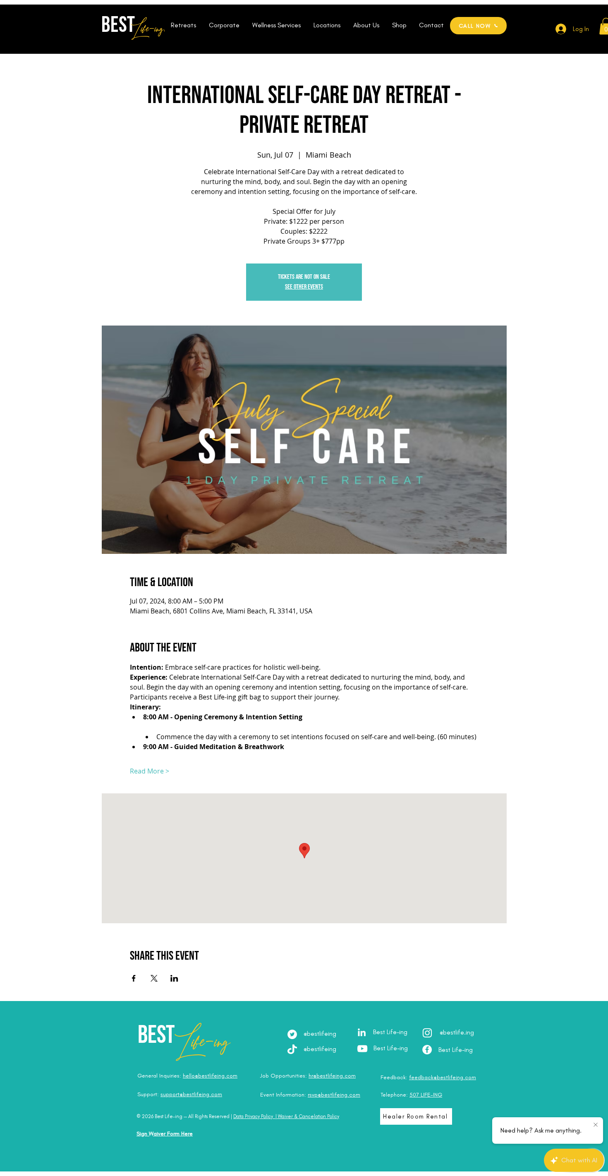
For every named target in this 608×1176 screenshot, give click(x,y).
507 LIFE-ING (425, 1094)
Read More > (149, 771)
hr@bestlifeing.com (332, 1075)
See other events (304, 287)
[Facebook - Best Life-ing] (427, 1049)
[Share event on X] (154, 978)
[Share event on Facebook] (134, 978)
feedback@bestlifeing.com (442, 1077)
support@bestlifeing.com (191, 1094)
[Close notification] (595, 1125)
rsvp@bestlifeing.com (334, 1094)
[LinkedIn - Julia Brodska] (361, 1032)
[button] (183, 25)
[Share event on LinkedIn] (174, 978)
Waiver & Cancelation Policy (308, 1116)
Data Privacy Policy (253, 1116)
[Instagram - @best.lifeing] (427, 1033)
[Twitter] (292, 1034)
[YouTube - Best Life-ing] (362, 1048)
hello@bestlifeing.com (210, 1075)
